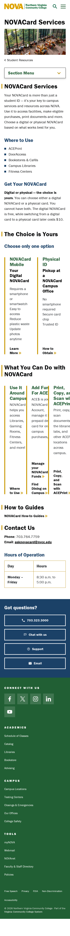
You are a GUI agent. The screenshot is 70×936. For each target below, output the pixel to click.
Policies (8, 874)
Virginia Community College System (23, 911)
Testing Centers (13, 797)
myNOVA (9, 842)
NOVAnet (9, 858)
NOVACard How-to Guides (24, 516)
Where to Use (15, 490)
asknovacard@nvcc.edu (33, 542)
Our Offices (11, 813)
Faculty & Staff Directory (18, 866)
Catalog (8, 744)
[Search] (55, 6)
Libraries (9, 752)
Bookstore (10, 760)
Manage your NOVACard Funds (40, 469)
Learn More (14, 350)
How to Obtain (48, 350)
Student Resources (20, 60)
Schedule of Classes (16, 736)
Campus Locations (15, 789)
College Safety (12, 821)
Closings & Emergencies (18, 805)
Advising (9, 768)
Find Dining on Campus (39, 488)
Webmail (9, 850)
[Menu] (63, 6)
